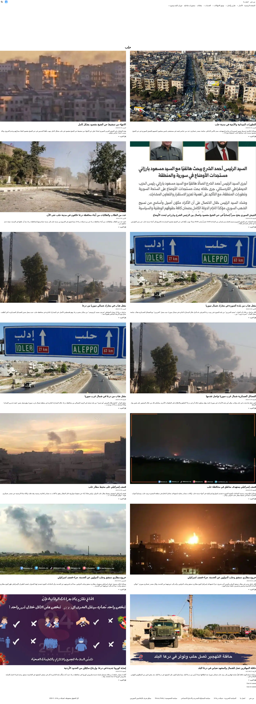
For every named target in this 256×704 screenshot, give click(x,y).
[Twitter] (35, 1)
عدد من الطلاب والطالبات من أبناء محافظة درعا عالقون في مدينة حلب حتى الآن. (86, 215)
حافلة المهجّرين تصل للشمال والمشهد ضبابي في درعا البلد (227, 668)
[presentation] (193, 86)
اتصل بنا (245, 2)
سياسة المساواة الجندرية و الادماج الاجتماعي (195, 698)
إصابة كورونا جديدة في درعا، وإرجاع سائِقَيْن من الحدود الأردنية (95, 668)
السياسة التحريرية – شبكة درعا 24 (225, 698)
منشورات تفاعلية (189, 5)
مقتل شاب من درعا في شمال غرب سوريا (105, 396)
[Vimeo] (10, 1)
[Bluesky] (6, 1)
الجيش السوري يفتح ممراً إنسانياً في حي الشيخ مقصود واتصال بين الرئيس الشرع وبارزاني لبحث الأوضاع (204, 215)
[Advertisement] (128, 22)
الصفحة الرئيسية (249, 5)
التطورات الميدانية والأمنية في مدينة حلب (235, 124)
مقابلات (199, 5)
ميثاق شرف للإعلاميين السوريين (140, 698)
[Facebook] (39, 1)
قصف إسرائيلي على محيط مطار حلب (107, 487)
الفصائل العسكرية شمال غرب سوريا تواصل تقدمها (231, 396)
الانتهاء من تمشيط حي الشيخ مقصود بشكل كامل (102, 124)
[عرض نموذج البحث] (2, 2)
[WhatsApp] (13, 1)
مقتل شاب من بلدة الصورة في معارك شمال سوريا (231, 305)
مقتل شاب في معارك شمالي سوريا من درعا (104, 305)
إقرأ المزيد (252, 136)
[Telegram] (24, 1)
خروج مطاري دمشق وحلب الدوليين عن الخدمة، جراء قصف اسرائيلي (222, 577)
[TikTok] (28, 1)
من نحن (252, 2)
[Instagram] (32, 1)
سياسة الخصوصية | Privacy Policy (166, 698)
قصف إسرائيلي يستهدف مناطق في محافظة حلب (231, 487)
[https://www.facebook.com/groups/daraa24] (20, 1)
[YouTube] (17, 1)
